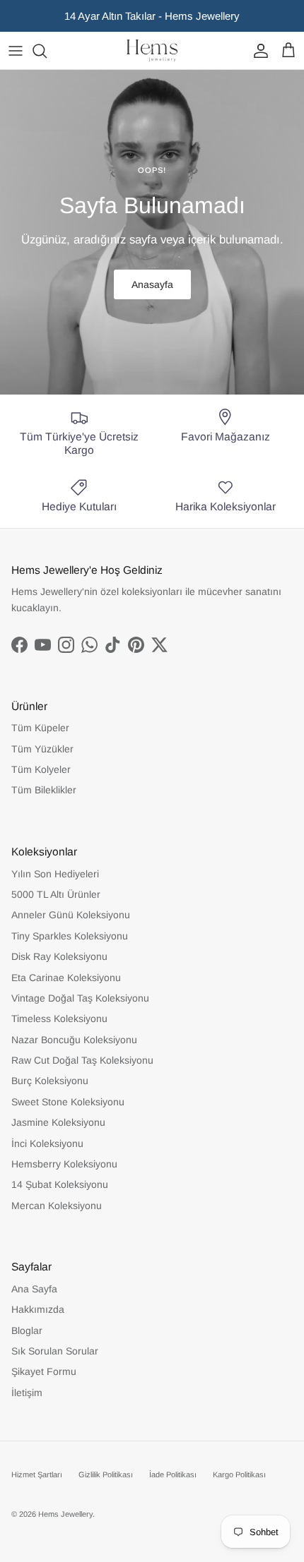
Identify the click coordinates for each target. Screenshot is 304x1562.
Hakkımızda (37, 1309)
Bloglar (26, 1330)
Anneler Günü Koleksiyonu (70, 914)
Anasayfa (152, 284)
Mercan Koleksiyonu (56, 1205)
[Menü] (15, 50)
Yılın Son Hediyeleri (55, 873)
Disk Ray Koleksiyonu (59, 956)
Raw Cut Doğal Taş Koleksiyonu (82, 1060)
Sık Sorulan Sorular (54, 1351)
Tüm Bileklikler (43, 789)
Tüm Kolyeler (41, 769)
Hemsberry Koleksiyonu (64, 1164)
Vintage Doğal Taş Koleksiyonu (80, 998)
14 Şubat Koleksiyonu (59, 1184)
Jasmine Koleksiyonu (58, 1122)
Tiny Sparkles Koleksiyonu (69, 936)
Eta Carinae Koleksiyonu (66, 977)
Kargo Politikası (239, 1474)
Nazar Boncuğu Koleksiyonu (74, 1039)
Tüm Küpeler (40, 727)
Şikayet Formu (43, 1371)
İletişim (26, 1392)
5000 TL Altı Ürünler (55, 894)
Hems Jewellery (65, 1514)
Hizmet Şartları (36, 1474)
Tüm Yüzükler (42, 749)
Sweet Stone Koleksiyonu (67, 1101)
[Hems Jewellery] (152, 50)
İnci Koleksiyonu (47, 1143)
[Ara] (46, 50)
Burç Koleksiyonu (49, 1080)
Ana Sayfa (34, 1288)
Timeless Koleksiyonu (59, 1018)
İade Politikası (173, 1474)
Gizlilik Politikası (105, 1474)
